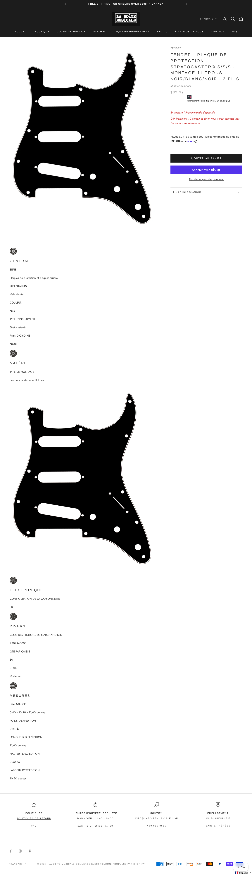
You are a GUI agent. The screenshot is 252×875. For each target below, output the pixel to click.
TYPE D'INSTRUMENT (22, 319)
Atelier (99, 31)
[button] (243, 873)
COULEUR (15, 303)
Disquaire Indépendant (131, 31)
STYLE (13, 668)
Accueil (21, 31)
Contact (217, 31)
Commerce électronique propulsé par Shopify (110, 864)
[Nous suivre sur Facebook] (11, 851)
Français (206, 19)
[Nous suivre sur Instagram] (20, 851)
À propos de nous (189, 31)
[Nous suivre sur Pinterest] (30, 851)
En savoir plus (223, 100)
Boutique (42, 31)
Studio (162, 31)
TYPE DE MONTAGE (22, 372)
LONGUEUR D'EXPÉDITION (26, 737)
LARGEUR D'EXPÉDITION (25, 770)
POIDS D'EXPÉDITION (23, 721)
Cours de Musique (71, 31)
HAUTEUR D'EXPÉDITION (25, 754)
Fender (176, 48)
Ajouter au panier (206, 158)
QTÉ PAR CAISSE (20, 652)
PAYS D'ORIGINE (20, 336)
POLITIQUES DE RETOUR (34, 818)
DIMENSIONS (18, 704)
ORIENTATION (18, 286)
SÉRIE (13, 270)
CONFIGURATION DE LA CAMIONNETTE (35, 599)
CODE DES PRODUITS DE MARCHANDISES (36, 635)
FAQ (234, 31)
